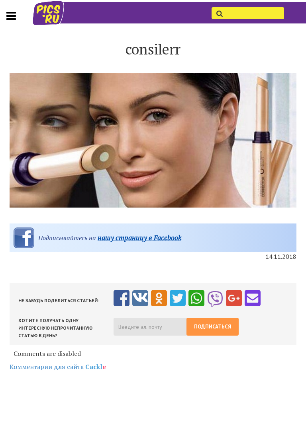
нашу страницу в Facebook (139, 237)
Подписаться (212, 326)
